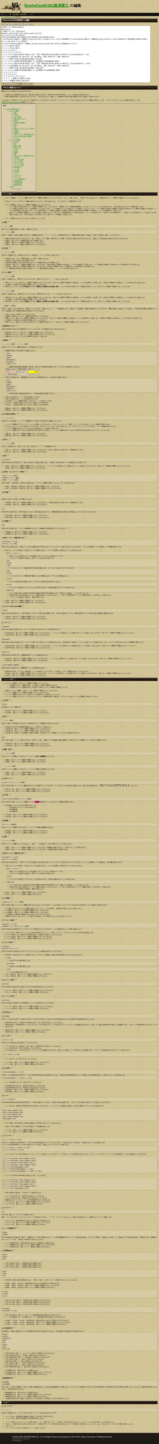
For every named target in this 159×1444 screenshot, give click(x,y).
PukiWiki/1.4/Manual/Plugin (10, 102)
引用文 (16, 115)
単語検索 (16, 14)
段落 (15, 113)
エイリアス (17, 175)
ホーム (3, 14)
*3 (36, 843)
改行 (15, 144)
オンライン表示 (19, 163)
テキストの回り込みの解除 (22, 136)
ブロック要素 (14, 111)
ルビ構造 (17, 157)
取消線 (16, 152)
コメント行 (17, 189)
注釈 (15, 154)
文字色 (16, 150)
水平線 (16, 130)
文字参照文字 (18, 183)
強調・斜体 (17, 146)
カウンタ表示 (18, 161)
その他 (12, 187)
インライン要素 (15, 140)
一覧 (9, 14)
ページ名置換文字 (19, 179)
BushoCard (8, 17)
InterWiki (16, 171)
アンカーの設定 (19, 159)
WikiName (17, 167)
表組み (16, 120)
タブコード (17, 177)
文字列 (16, 142)
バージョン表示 (19, 165)
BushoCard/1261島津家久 (46, 5)
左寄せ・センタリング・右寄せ (24, 128)
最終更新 (23, 14)
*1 (48, 218)
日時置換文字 (18, 181)
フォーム (17, 138)
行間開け (17, 132)
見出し (16, 124)
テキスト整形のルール (13, 109)
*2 (67, 528)
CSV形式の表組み (20, 122)
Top (2, 17)
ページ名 (17, 169)
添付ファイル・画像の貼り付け (24, 134)
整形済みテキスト (19, 119)
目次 (15, 126)
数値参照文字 (18, 185)
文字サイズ (17, 148)
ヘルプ (31, 14)
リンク (16, 173)
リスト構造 (17, 117)
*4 (49, 1216)
